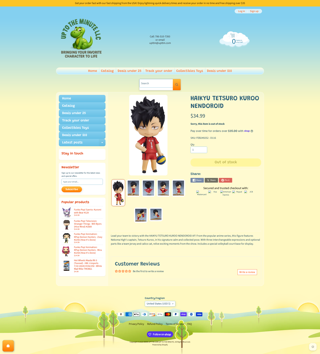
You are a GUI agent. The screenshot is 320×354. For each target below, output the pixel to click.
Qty (192, 144)
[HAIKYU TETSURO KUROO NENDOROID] (118, 192)
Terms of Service (175, 324)
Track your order (158, 71)
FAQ (189, 324)
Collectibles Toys (189, 71)
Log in (241, 11)
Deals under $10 (219, 71)
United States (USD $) (158, 303)
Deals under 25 (129, 71)
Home (92, 71)
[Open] (8, 345)
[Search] (177, 84)
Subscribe (72, 189)
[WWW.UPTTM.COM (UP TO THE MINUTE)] (81, 40)
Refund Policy (154, 324)
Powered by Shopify (160, 344)
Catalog (107, 71)
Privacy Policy (136, 324)
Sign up (254, 11)
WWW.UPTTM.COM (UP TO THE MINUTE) (159, 342)
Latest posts (84, 143)
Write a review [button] (247, 272)
